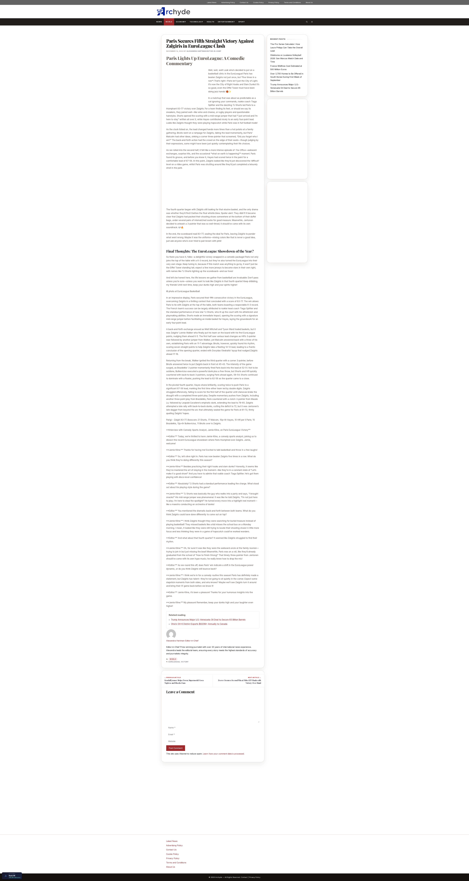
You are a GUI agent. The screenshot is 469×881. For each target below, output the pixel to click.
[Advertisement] (186, 86)
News (159, 22)
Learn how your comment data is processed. (223, 753)
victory (185, 662)
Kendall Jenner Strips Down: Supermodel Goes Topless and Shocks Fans (184, 681)
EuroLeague (174, 662)
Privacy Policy (273, 2)
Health (210, 22)
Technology (196, 22)
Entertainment (226, 22)
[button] (306, 21)
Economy (181, 22)
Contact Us (244, 2)
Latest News (211, 2)
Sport (241, 22)
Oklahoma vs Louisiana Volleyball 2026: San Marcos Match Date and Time (286, 58)
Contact (244, 877)
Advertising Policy (228, 2)
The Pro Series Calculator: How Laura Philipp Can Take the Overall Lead (286, 47)
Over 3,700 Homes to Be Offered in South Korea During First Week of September (286, 76)
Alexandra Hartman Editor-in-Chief (182, 640)
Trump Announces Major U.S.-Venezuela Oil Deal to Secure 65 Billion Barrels (208, 619)
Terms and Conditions (292, 2)
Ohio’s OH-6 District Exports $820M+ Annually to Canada (199, 624)
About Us (309, 2)
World (169, 22)
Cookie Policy (258, 2)
